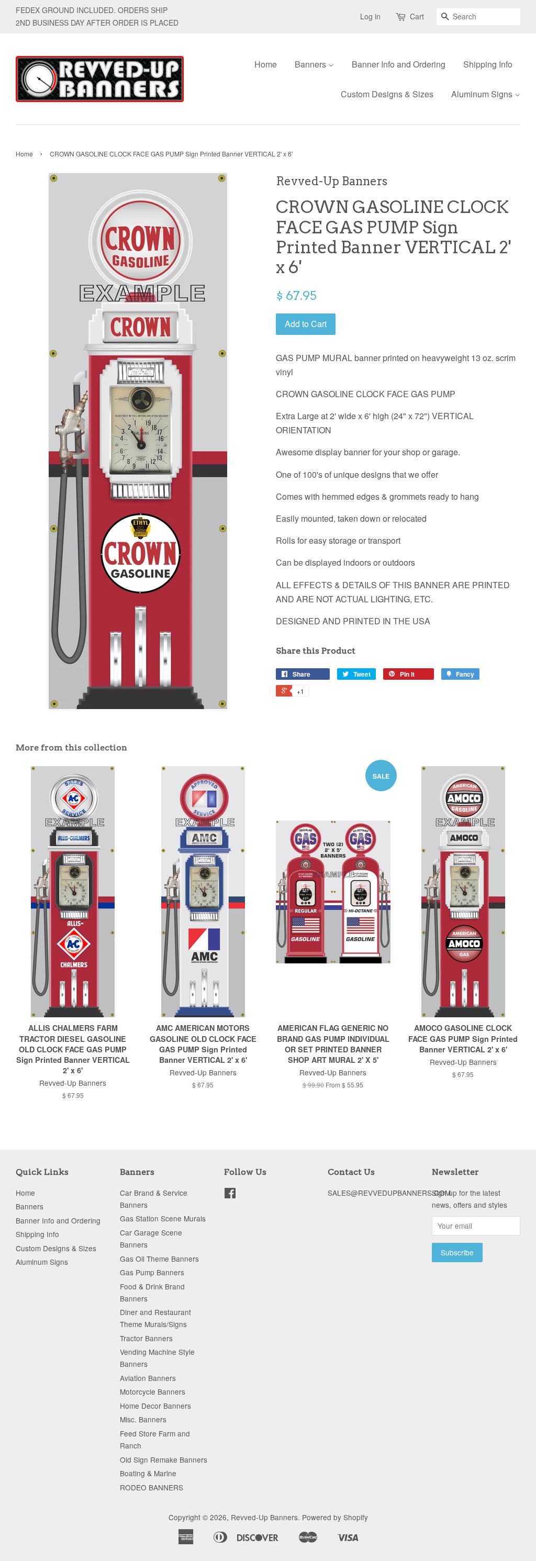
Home (265, 64)
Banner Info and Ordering (398, 64)
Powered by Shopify (335, 1517)
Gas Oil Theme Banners (159, 1258)
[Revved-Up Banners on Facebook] (230, 1194)
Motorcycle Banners (152, 1391)
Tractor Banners (146, 1338)
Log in (370, 16)
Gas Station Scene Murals (163, 1218)
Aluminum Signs (483, 94)
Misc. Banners (143, 1419)
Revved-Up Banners (264, 1517)
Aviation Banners (148, 1378)
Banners (311, 64)
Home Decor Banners (155, 1405)
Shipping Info (487, 64)
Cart (417, 16)
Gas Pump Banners (152, 1272)
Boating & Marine (148, 1473)
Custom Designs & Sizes (387, 94)
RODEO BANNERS (151, 1487)
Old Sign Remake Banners (163, 1459)
